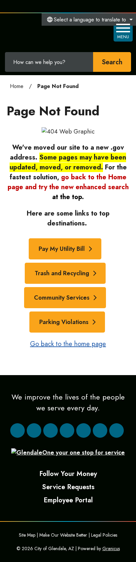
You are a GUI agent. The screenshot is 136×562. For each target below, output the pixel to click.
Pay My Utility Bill (62, 249)
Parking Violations (63, 322)
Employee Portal (68, 500)
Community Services (61, 297)
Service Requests (68, 487)
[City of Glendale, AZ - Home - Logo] (40, 31)
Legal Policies (104, 535)
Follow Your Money (68, 474)
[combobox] (89, 19)
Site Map (27, 535)
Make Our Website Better (63, 535)
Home (16, 86)
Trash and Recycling (62, 273)
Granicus (111, 548)
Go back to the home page (68, 344)
